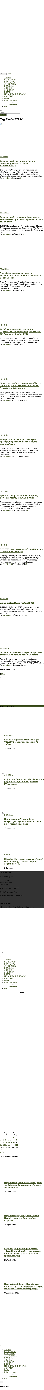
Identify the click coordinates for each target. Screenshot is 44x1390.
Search (3, 114)
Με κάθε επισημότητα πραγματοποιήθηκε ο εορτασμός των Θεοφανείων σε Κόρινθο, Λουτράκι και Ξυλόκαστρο (20, 385)
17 (1, 1145)
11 (3, 1142)
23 (17, 1145)
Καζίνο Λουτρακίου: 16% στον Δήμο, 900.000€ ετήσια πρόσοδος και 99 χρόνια (21, 742)
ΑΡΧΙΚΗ (7, 78)
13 (9, 1142)
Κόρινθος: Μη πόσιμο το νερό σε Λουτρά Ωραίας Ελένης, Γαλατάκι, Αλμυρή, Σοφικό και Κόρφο (23, 861)
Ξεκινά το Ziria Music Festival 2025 (17, 603)
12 (6, 1142)
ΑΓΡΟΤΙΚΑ (8, 775)
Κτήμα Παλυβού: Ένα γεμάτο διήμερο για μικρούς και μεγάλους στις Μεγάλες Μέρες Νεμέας (24, 781)
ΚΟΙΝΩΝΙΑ (4, 325)
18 (4, 1145)
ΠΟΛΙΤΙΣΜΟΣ (9, 82)
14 (11, 1142)
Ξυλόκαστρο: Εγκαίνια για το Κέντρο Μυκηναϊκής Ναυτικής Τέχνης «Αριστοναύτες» (17, 163)
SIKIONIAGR (7, 178)
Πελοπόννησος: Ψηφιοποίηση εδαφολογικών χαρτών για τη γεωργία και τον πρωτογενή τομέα (22, 821)
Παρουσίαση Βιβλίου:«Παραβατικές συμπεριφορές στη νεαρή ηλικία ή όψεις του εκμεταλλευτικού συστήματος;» (23, 1286)
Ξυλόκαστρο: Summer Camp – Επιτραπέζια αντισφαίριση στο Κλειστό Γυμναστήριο (21, 653)
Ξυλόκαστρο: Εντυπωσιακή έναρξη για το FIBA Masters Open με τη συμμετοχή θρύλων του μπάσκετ (21, 219)
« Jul (2, 1152)
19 (6, 1145)
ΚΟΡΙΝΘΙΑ (4, 157)
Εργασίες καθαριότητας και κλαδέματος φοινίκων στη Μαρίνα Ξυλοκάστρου (19, 496)
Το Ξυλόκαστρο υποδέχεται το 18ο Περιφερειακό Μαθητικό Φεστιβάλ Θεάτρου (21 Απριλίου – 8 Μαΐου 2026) (20, 331)
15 (14, 1142)
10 (1, 1142)
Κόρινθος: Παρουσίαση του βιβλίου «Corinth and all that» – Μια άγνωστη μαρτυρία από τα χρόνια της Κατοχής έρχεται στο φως (22, 1252)
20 (9, 1145)
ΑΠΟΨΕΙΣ (8, 88)
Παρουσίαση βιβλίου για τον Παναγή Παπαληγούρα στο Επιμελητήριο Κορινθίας (22, 1218)
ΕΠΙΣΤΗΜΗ (8, 92)
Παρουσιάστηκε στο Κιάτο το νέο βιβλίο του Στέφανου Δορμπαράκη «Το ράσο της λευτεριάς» (23, 1185)
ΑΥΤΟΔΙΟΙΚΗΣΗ (10, 84)
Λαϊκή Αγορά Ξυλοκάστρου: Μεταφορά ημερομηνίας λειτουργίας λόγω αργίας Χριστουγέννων (18, 441)
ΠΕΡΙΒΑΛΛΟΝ (10, 80)
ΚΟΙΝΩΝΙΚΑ (9, 86)
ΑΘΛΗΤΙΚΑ (8, 96)
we (5, 106)
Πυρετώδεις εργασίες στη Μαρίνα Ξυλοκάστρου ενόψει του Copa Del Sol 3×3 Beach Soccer (20, 275)
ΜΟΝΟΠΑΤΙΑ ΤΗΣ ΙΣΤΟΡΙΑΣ (15, 94)
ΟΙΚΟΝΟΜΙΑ (9, 90)
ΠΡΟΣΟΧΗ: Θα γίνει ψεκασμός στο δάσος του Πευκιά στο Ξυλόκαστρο (21, 550)
